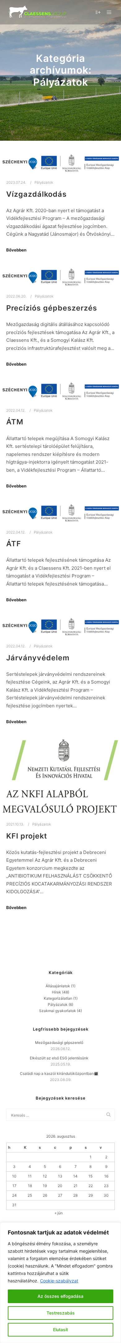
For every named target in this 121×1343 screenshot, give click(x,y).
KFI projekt (26, 835)
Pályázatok (43, 182)
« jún (59, 1213)
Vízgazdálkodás (36, 194)
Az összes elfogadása (60, 1296)
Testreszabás (61, 1312)
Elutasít (60, 1329)
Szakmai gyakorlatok (57, 1010)
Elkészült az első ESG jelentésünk (59, 1058)
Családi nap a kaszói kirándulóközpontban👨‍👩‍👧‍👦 (59, 1073)
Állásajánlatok (58, 986)
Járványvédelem (37, 657)
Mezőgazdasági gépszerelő (59, 1042)
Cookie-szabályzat (59, 1280)
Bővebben (16, 249)
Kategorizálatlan (58, 998)
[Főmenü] (109, 12)
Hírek (56, 992)
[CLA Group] (37, 12)
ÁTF (13, 543)
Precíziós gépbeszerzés (51, 307)
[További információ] (98, 12)
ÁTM (14, 421)
